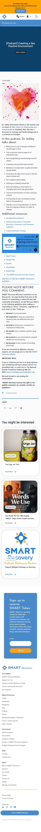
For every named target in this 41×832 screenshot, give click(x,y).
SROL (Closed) (7, 724)
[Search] (3, 23)
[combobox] (20, 23)
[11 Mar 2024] (20, 549)
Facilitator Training (8, 739)
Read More (9, 472)
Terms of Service (7, 798)
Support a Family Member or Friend (13, 683)
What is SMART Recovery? (11, 766)
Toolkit (4, 698)
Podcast (4, 711)
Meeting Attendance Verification (12, 718)
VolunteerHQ (6, 736)
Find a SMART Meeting (20, 813)
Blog (3, 708)
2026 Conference (7, 733)
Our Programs (6, 690)
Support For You (7, 680)
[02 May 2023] (20, 446)
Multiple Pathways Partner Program (13, 745)
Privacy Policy (6, 795)
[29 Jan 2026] (20, 497)
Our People (5, 772)
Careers (4, 775)
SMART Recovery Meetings (11, 677)
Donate (4, 782)
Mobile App (5, 705)
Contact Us (5, 779)
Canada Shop (6, 757)
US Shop (4, 754)
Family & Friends (20, 52)
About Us (5, 769)
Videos (4, 714)
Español (22, 16)
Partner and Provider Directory (12, 686)
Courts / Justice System (10, 721)
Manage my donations (9, 785)
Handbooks (5, 701)
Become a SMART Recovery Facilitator (15, 742)
